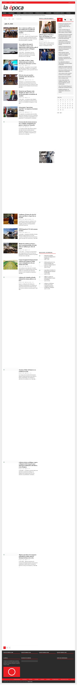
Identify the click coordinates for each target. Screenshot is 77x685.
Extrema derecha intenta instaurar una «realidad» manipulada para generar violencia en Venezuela (28, 123)
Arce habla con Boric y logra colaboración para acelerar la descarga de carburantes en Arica (27, 62)
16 (60, 105)
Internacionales (39, 13)
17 (62, 105)
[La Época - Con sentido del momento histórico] (13, 8)
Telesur (27, 126)
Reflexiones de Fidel (64, 679)
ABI (27, 34)
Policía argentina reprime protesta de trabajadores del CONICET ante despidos (64, 54)
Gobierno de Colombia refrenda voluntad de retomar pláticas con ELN (27, 279)
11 (65, 103)
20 (70, 105)
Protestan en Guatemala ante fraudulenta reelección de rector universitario (65, 58)
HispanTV (28, 112)
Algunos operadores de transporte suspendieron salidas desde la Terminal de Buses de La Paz (27, 556)
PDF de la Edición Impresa (46, 18)
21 (72, 105)
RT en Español (28, 219)
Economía (48, 13)
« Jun (58, 112)
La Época (27, 266)
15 (58, 105)
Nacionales (11, 13)
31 (62, 109)
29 (58, 109)
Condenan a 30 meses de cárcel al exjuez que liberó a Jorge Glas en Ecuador (27, 216)
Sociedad (42, 679)
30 (60, 109)
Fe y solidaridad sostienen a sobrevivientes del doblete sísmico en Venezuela (65, 63)
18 (65, 105)
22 (58, 107)
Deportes (48, 679)
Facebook (5, 2)
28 (72, 107)
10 (62, 103)
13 (70, 103)
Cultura (68, 13)
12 (67, 103)
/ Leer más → (30, 40)
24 (62, 107)
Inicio (15, 2)
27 (70, 107)
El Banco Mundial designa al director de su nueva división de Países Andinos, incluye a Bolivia (65, 31)
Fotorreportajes (55, 679)
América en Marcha (28, 13)
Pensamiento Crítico (59, 13)
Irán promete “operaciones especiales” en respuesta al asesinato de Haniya (28, 109)
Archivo (72, 679)
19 (67, 105)
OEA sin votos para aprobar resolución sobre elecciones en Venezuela (26, 76)
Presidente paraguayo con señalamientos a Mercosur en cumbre (64, 91)
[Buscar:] (68, 15)
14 (72, 103)
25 (65, 107)
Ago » (61, 112)
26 (67, 107)
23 (60, 107)
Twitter (10, 2)
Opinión (19, 13)
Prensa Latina (28, 79)
